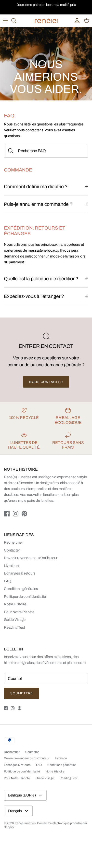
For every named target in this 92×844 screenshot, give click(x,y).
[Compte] (75, 20)
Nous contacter (46, 382)
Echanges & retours (20, 573)
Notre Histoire (15, 604)
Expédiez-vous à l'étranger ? (34, 296)
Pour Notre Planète (19, 612)
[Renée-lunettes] (46, 20)
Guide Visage (15, 620)
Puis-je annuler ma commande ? (38, 204)
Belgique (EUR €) (22, 795)
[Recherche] (16, 20)
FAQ (7, 581)
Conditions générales (21, 589)
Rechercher (13, 542)
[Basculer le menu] (5, 20)
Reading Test (14, 627)
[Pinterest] (24, 513)
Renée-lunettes (25, 823)
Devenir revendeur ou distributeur (30, 558)
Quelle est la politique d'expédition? (41, 278)
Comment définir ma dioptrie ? (35, 186)
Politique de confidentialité (25, 597)
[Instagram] (15, 513)
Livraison (11, 566)
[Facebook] (7, 513)
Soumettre (21, 693)
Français (15, 811)
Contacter (12, 550)
